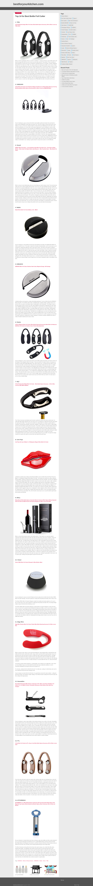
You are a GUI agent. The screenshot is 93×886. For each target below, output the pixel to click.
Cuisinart (63, 32)
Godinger (72, 38)
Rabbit (40, 860)
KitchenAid (64, 50)
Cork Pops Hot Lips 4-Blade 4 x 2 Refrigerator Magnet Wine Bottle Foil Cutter (31, 441)
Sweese (69, 59)
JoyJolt (73, 45)
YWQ (47, 860)
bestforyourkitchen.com (28, 4)
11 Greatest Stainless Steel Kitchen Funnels (70, 71)
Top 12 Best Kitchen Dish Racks (68, 77)
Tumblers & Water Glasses (67, 64)
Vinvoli (44, 860)
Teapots (71, 61)
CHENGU (74, 27)
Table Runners (64, 61)
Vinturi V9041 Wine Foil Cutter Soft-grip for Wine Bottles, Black (28, 562)
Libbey (69, 50)
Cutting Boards (65, 34)
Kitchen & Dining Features (28, 860)
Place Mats (64, 54)
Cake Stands (64, 25)
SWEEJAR (64, 59)
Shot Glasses (76, 54)
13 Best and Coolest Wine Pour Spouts (69, 84)
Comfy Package (65, 29)
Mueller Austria (75, 50)
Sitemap (62, 880)
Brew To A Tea (73, 22)
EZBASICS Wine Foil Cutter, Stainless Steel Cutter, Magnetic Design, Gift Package (32, 266)
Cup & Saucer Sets (71, 32)
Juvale (63, 48)
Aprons (75, 18)
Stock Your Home (70, 57)
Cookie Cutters (73, 29)
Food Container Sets (72, 36)
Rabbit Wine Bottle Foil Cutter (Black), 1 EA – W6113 (26, 209)
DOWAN (74, 34)
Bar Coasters (64, 20)
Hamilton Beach (65, 41)
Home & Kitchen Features (67, 43)
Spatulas (63, 57)
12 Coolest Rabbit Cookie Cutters (68, 81)
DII (70, 34)
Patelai (73, 52)
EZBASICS (20, 860)
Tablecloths (75, 59)
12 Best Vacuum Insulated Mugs (68, 73)
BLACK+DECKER (65, 22)
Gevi (68, 38)
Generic (63, 38)
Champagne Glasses (66, 27)
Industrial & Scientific (66, 45)
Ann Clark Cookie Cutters (67, 18)
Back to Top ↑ (77, 884)
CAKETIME (71, 25)
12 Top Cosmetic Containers (67, 86)
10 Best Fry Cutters (65, 79)
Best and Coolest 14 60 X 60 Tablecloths (70, 69)
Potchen (69, 54)
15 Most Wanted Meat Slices (67, 83)
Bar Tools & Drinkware (73, 20)
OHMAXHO (36, 860)
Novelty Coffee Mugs (66, 52)
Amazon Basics (65, 16)
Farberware (64, 36)
